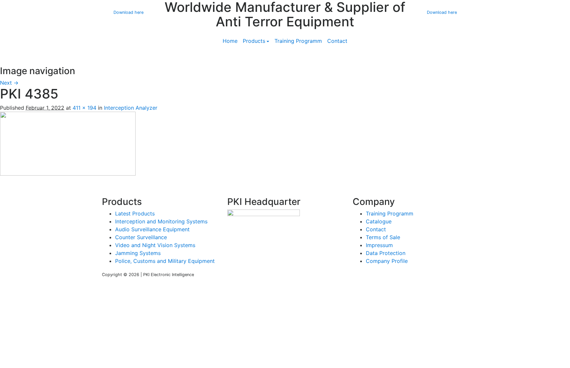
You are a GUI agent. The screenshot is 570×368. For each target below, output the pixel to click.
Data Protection (385, 253)
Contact (337, 41)
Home (230, 41)
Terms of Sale (383, 237)
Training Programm (298, 41)
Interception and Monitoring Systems (161, 221)
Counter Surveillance (141, 237)
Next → (9, 82)
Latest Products (135, 213)
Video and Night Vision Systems (155, 245)
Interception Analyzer (130, 107)
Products (254, 41)
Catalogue (379, 221)
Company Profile (387, 261)
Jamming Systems (138, 253)
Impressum (379, 245)
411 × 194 (84, 107)
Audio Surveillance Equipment (152, 229)
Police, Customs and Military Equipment (165, 261)
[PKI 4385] (68, 143)
